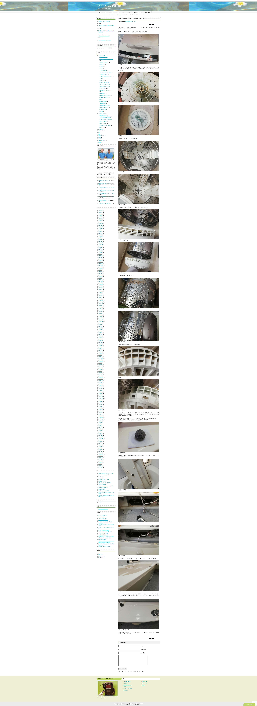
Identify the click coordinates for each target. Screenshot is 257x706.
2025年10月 (100, 226)
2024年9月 (100, 247)
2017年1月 (100, 395)
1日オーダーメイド (102, 115)
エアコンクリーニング (103, 62)
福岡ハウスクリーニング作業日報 (104, 546)
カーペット (101, 66)
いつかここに (100, 476)
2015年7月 (100, 424)
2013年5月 (100, 465)
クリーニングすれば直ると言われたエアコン (106, 26)
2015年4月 (100, 428)
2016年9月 (100, 401)
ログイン (100, 552)
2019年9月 (100, 343)
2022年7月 (100, 289)
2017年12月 (100, 377)
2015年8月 (100, 422)
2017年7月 (100, 385)
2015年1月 (100, 433)
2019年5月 (100, 350)
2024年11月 (100, 244)
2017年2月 (100, 393)
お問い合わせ (147, 12)
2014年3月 (100, 449)
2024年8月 (100, 249)
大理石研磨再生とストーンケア (105, 125)
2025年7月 (100, 231)
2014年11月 (100, 436)
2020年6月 (100, 329)
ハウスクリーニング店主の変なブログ (105, 531)
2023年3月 (100, 276)
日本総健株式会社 (101, 489)
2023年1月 (100, 279)
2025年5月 (100, 234)
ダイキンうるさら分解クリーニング (105, 76)
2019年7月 (100, 347)
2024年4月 (100, 255)
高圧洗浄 (101, 111)
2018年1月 (100, 375)
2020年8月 (100, 326)
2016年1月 (100, 414)
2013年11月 (100, 456)
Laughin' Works (101, 516)
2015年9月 (100, 420)
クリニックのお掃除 (103, 70)
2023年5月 (100, 273)
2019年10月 (100, 342)
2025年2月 (100, 239)
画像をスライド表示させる (103, 509)
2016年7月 (100, 404)
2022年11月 (100, 282)
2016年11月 (100, 398)
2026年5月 (100, 215)
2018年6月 (100, 367)
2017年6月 (100, 387)
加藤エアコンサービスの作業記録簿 (104, 482)
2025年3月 (100, 238)
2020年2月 (100, 335)
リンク (129, 12)
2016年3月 (100, 411)
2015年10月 (100, 419)
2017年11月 (100, 379)
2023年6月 (100, 271)
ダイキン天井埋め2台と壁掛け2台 (104, 203)
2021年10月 (100, 303)
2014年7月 (100, 443)
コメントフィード (101, 556)
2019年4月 (100, 351)
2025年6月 (100, 233)
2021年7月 (100, 308)
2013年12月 (100, 454)
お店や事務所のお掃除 (103, 57)
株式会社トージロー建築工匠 (103, 490)
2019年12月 (100, 339)
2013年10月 (100, 457)
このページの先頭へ (249, 704)
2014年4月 (100, 448)
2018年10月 (100, 361)
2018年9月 (100, 363)
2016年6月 (100, 406)
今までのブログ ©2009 (137, 12)
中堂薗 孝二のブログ (102, 481)
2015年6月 (100, 425)
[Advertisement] (107, 581)
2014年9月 (100, 440)
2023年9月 (100, 266)
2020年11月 (100, 321)
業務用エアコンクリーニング (104, 95)
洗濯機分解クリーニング (130, 21)
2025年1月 (100, 241)
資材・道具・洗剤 (101, 140)
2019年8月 (100, 345)
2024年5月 (100, 254)
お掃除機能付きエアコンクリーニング (106, 59)
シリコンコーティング (103, 74)
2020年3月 (100, 334)
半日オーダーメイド (103, 123)
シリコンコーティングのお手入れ (105, 119)
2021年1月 (100, 318)
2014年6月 (100, 444)
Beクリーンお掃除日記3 (102, 515)
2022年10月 (100, 284)
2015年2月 (100, 432)
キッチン (101, 68)
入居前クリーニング (103, 121)
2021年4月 (100, 313)
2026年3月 (100, 218)
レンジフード (101, 80)
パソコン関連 (100, 129)
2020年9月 (100, 324)
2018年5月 (100, 369)
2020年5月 (100, 331)
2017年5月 (100, 388)
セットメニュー (101, 113)
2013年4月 (100, 467)
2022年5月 (100, 292)
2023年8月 (100, 268)
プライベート (100, 130)
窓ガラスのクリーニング (103, 107)
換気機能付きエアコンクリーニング (105, 90)
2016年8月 (100, 403)
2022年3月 (100, 295)
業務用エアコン (102, 93)
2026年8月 (100, 210)
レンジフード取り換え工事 (104, 82)
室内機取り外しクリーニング (104, 86)
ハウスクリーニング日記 (107, 6)
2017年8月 (100, 383)
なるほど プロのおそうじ (103, 520)
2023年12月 (100, 262)
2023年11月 (100, 263)
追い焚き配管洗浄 (102, 109)
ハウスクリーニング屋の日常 (103, 530)
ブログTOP (111, 12)
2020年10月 (100, 323)
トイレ (100, 78)
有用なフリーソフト (102, 135)
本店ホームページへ (102, 12)
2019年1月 (100, 356)
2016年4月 (100, 409)
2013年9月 (100, 459)
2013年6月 (100, 464)
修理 (99, 132)
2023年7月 (100, 270)
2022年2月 (100, 297)
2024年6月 (100, 252)
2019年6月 (100, 348)
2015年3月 (100, 430)
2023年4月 (100, 274)
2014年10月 (100, 438)
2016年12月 (100, 396)
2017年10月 (100, 380)
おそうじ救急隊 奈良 (102, 518)
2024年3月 (100, 257)
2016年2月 (100, 412)
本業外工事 (100, 138)
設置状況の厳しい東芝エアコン (104, 180)
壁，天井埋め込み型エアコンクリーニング (106, 187)
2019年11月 (100, 340)
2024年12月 (100, 242)
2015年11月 (100, 417)
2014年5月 (100, 446)
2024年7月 (100, 250)
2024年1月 (100, 260)
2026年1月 (100, 222)
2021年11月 (100, 302)
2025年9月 (100, 228)
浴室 (100, 99)
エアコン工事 (101, 64)
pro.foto (99, 502)
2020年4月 (100, 332)
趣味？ (99, 142)
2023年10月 (100, 265)
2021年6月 (100, 310)
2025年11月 (100, 225)
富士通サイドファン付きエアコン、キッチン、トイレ (106, 31)
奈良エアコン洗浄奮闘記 (102, 487)
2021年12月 (100, 300)
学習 (99, 134)
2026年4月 (100, 217)
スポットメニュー (101, 55)
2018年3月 (100, 372)
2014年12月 (100, 435)
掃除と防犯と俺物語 (102, 539)
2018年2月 (100, 374)
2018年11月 (100, 359)
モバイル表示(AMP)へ (120, 12)
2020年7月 (100, 327)
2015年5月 (100, 427)
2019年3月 (100, 353)
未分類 (99, 137)
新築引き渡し (101, 127)
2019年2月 (100, 355)
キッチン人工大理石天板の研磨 (105, 117)
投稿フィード (100, 554)
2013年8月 (100, 460)
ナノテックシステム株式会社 (103, 479)
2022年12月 (100, 281)
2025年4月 (100, 236)
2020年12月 (100, 319)
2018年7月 (100, 366)
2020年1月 (100, 337)
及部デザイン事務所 (102, 484)
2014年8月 (100, 441)
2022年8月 (100, 287)
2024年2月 (100, 258)
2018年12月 (100, 358)
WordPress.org (101, 557)
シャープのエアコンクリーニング (105, 72)
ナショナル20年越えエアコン (103, 198)
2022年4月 (100, 294)
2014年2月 (100, 451)
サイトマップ (144, 683)
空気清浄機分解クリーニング (104, 105)
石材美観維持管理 (102, 103)
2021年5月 (100, 311)
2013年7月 (100, 462)
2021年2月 (100, 316)
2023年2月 (100, 278)
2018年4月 (100, 371)
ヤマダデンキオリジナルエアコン (104, 21)
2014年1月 (100, 452)
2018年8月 (100, 364)
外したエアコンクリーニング (104, 84)
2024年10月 (100, 246)
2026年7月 (100, 212)
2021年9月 (100, 305)
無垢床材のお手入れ (103, 101)
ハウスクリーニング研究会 (103, 533)
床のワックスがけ (102, 88)
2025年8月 (100, 230)
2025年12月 (100, 223)
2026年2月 (100, 220)
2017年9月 (100, 382)
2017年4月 (100, 390)
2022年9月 (100, 286)
